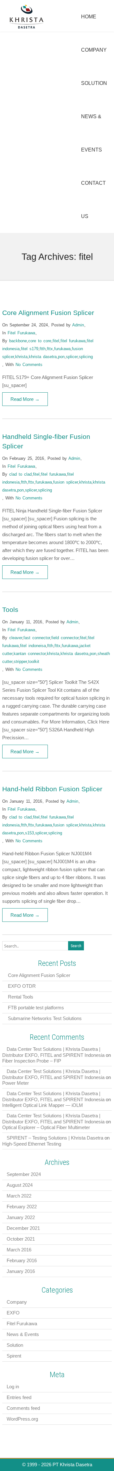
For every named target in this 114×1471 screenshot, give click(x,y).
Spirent (14, 1356)
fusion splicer (65, 482)
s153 (29, 833)
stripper (20, 661)
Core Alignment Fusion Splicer (48, 312)
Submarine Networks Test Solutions (45, 1018)
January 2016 (21, 1271)
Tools (10, 609)
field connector (65, 637)
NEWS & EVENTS (91, 133)
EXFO (13, 1312)
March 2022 (19, 1195)
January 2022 (21, 1217)
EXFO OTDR (22, 986)
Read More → (25, 399)
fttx (50, 348)
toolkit (33, 661)
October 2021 (21, 1239)
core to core (39, 340)
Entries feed (19, 1397)
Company (17, 1302)
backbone (18, 340)
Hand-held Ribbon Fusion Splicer (52, 789)
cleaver (15, 637)
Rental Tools (20, 996)
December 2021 (23, 1228)
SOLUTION (94, 83)
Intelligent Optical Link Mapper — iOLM (42, 1105)
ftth (43, 348)
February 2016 (22, 1260)
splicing (86, 356)
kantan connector (30, 653)
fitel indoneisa (33, 645)
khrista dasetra (43, 356)
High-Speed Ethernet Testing (31, 1144)
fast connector (36, 637)
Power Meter (15, 1083)
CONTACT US (93, 199)
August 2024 (20, 1185)
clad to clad (20, 474)
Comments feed (23, 1408)
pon (61, 356)
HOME (88, 16)
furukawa (62, 348)
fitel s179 (29, 348)
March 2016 (19, 1249)
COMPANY (94, 50)
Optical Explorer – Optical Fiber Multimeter (46, 1127)
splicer (72, 356)
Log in (13, 1386)
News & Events (23, 1334)
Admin (78, 325)
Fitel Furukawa (21, 333)
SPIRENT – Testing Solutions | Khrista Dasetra (55, 1137)
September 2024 (24, 1174)
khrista (21, 356)
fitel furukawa (73, 340)
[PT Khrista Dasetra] (26, 27)
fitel (56, 340)
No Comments (29, 364)
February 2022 (22, 1206)
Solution (15, 1345)
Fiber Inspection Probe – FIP (31, 1060)
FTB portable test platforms (36, 1007)
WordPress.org (22, 1419)
